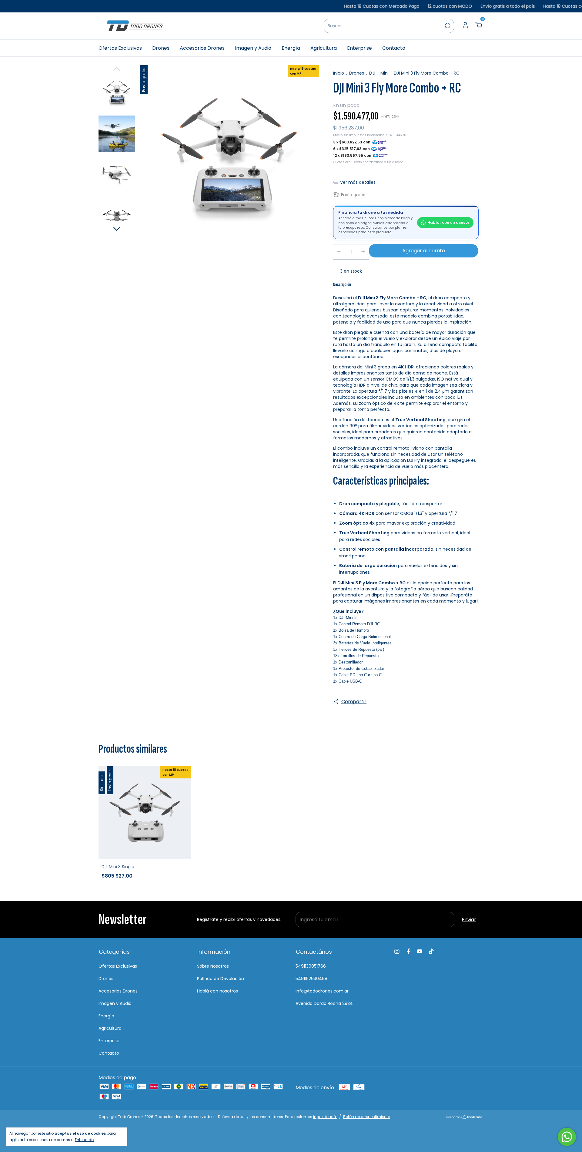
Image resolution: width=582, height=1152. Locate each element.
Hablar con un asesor (448, 222)
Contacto (393, 48)
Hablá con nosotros (217, 991)
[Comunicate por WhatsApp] (567, 1137)
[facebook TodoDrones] (408, 952)
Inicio (338, 73)
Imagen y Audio (253, 48)
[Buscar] (447, 26)
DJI (372, 73)
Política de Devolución (220, 979)
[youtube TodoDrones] (420, 952)
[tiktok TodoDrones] (431, 952)
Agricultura (323, 48)
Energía (291, 48)
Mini (384, 73)
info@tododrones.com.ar (322, 991)
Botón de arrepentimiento (366, 1116)
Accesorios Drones (202, 48)
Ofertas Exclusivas (120, 48)
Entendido (84, 1139)
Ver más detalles (357, 182)
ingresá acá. (325, 1116)
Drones (160, 48)
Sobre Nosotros (213, 966)
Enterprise (359, 48)
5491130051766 (311, 966)
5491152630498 (311, 979)
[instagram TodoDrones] (397, 952)
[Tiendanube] (464, 1117)
